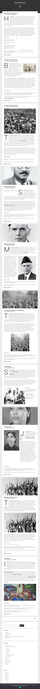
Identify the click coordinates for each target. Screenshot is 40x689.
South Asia (8, 650)
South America (8, 654)
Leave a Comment (8, 54)
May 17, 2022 (9, 106)
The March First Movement (10, 60)
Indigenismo (7, 558)
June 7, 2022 (9, 61)
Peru (34, 563)
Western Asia (8, 651)
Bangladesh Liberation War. (9, 205)
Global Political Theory (20, 2)
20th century (7, 662)
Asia (5, 647)
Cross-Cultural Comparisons (11, 646)
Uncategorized (7, 645)
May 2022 (6, 678)
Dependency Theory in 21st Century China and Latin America (15, 636)
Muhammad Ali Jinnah (20, 233)
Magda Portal (7, 637)
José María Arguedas (32, 576)
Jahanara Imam (20, 416)
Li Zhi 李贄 (6, 632)
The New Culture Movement (11, 105)
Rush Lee (13, 245)
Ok (20, 687)
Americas (6, 652)
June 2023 (6, 672)
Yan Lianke (7, 635)
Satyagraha (25, 252)
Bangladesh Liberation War (20, 486)
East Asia (7, 649)
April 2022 (6, 680)
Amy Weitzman (14, 14)
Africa (6, 657)
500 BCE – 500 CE (8, 660)
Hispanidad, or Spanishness (11, 13)
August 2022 (7, 675)
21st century (7, 664)
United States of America (10, 655)
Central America (8, 656)
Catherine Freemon (15, 106)
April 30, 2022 (9, 559)
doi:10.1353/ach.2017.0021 (9, 98)
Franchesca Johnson (15, 61)
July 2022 (6, 676)
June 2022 (6, 677)
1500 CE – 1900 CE (8, 661)
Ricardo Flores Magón (16, 574)
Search (5, 623)
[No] (38, 686)
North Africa (8, 659)
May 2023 (6, 673)
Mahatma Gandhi (15, 371)
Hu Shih (23, 140)
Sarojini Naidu (7, 366)
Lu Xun (20, 140)
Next (34, 618)
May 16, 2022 (9, 311)
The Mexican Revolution (8, 571)
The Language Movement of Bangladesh (20, 299)
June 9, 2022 (9, 14)
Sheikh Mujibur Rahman (20, 176)
